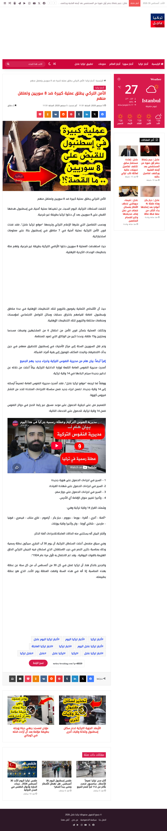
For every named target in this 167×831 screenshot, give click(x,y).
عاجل (42, 653)
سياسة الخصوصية (88, 820)
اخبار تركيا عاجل (93, 653)
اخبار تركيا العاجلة (42, 646)
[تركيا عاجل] (158, 20)
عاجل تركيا (26, 653)
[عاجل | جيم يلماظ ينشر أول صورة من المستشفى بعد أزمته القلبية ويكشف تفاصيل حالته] (149, 151)
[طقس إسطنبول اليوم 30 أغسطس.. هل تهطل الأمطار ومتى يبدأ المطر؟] (56, 769)
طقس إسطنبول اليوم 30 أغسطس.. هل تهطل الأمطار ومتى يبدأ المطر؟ (56, 783)
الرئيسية (156, 64)
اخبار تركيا (64, 646)
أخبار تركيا (143, 64)
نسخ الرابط (38, 663)
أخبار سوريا (127, 64)
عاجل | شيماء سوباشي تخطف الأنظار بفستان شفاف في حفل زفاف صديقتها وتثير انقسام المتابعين (130, 210)
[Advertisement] (55, 33)
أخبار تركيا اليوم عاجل (46, 639)
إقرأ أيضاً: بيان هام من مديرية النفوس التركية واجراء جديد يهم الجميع (63, 361)
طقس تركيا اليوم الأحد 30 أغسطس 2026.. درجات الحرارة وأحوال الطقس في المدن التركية (23, 785)
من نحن (75, 820)
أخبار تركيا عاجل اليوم (90, 646)
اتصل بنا (102, 820)
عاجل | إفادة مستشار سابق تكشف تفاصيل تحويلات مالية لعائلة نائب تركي (94, 3)
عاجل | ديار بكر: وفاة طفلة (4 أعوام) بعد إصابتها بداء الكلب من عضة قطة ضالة (150, 207)
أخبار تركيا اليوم (74, 639)
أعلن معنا (65, 820)
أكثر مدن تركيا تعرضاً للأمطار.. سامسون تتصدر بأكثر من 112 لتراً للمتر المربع (91, 783)
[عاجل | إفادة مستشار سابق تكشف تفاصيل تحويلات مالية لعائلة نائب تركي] (128, 151)
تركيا (74, 653)
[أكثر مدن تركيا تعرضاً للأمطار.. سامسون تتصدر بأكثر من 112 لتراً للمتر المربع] (91, 769)
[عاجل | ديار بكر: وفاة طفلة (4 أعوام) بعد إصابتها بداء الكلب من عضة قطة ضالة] (149, 191)
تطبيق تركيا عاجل (84, 64)
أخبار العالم (114, 64)
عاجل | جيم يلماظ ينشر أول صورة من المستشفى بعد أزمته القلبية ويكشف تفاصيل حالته (150, 168)
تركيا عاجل (58, 653)
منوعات (102, 64)
